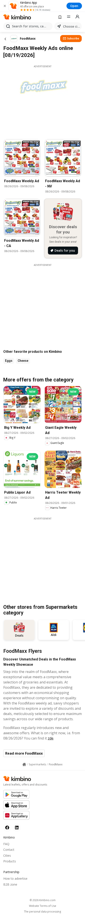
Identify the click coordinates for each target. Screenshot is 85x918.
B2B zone (10, 884)
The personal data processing (42, 911)
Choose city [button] (71, 26)
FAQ (6, 844)
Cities (7, 855)
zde (50, 738)
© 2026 (43, 900)
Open (74, 6)
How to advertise (15, 878)
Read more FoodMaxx (24, 753)
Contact (8, 849)
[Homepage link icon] (24, 764)
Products (9, 861)
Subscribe (73, 38)
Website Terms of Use (42, 906)
